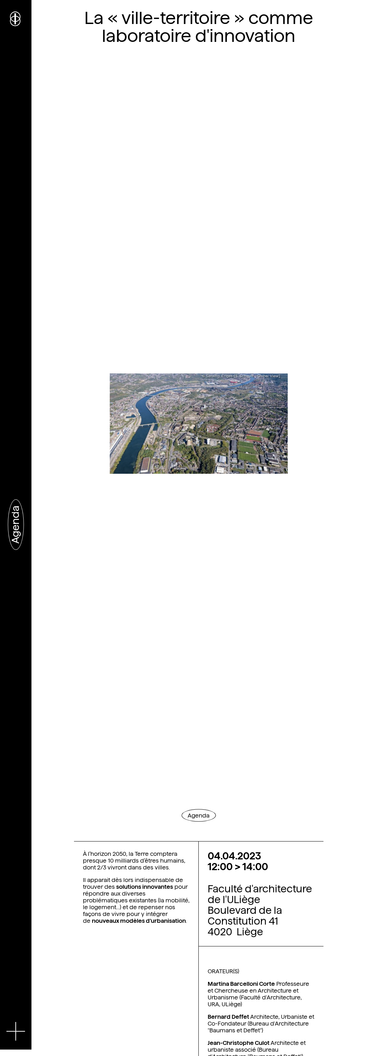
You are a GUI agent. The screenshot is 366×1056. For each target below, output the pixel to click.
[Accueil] (15, 18)
